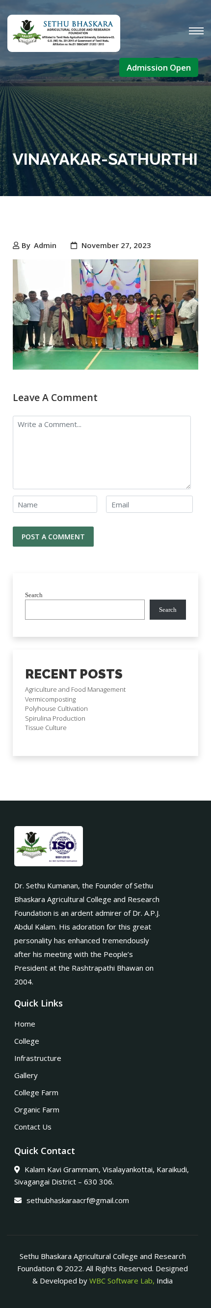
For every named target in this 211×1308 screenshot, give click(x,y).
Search (34, 595)
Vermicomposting (50, 699)
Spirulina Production (55, 718)
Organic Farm (36, 1109)
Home (24, 1024)
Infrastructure (37, 1058)
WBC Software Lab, (122, 1280)
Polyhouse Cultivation (56, 708)
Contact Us (33, 1127)
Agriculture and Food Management (75, 689)
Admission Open (159, 67)
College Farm (36, 1092)
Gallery (26, 1075)
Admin (45, 245)
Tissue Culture (46, 727)
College (26, 1041)
